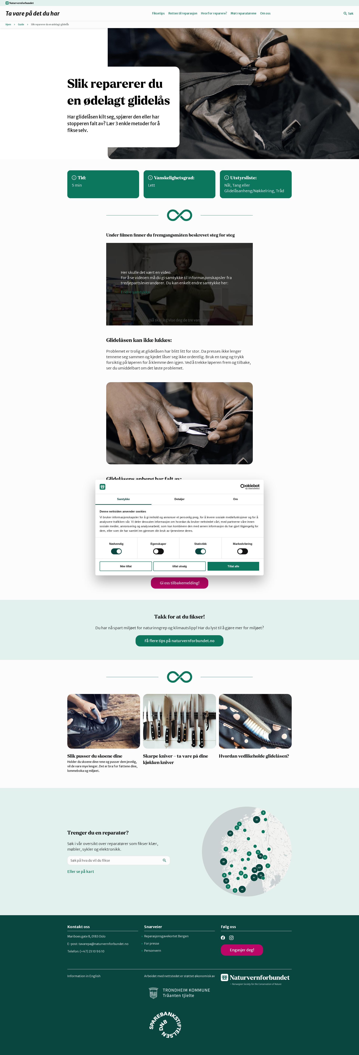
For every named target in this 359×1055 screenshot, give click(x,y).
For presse (151, 943)
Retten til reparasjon (182, 13)
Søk (350, 13)
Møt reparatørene (243, 13)
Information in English (84, 976)
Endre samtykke (135, 292)
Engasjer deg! (242, 950)
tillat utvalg (179, 566)
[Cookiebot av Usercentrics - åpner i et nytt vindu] (243, 487)
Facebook (223, 938)
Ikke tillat (126, 566)
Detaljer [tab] (179, 499)
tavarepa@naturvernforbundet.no (103, 944)
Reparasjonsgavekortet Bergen (166, 936)
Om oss (265, 13)
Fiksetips (158, 13)
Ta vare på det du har (33, 13)
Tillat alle (233, 566)
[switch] (158, 551)
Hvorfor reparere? (214, 13)
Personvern (152, 950)
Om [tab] (235, 499)
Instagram (231, 938)
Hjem (8, 24)
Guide (21, 24)
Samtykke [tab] (123, 499)
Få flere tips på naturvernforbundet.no (179, 640)
